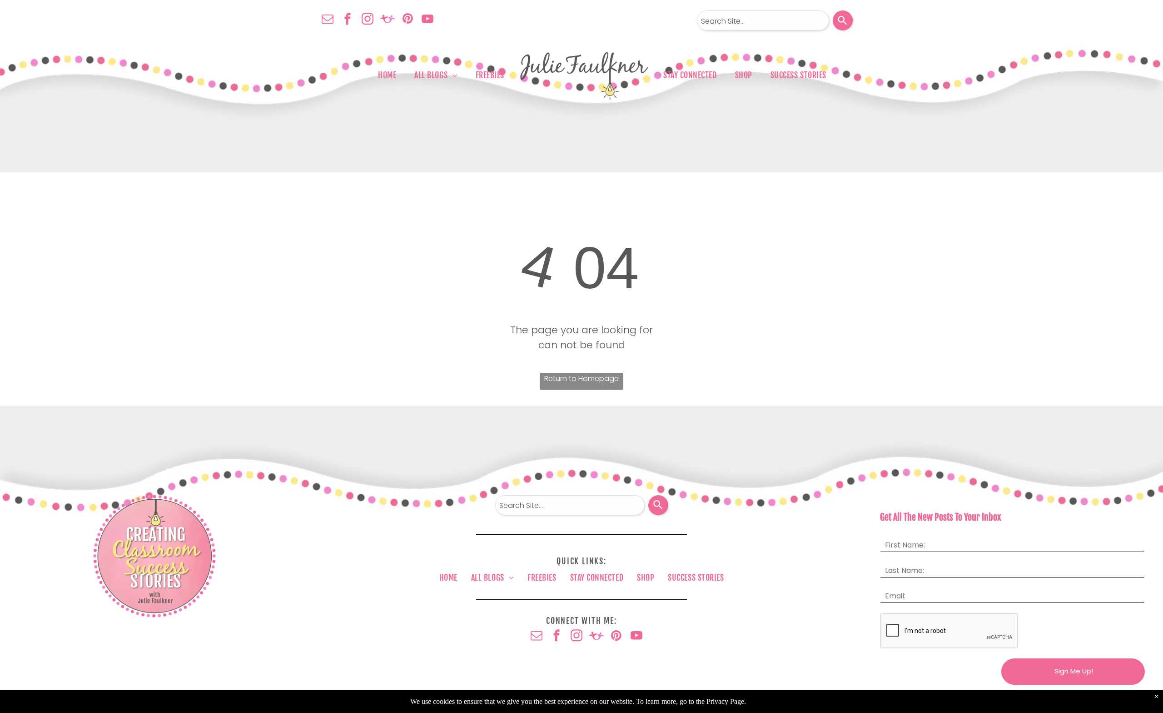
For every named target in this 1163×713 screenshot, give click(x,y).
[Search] (843, 20)
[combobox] (763, 20)
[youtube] (427, 20)
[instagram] (367, 20)
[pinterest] (407, 20)
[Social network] (387, 20)
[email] (327, 20)
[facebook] (347, 20)
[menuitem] (387, 75)
